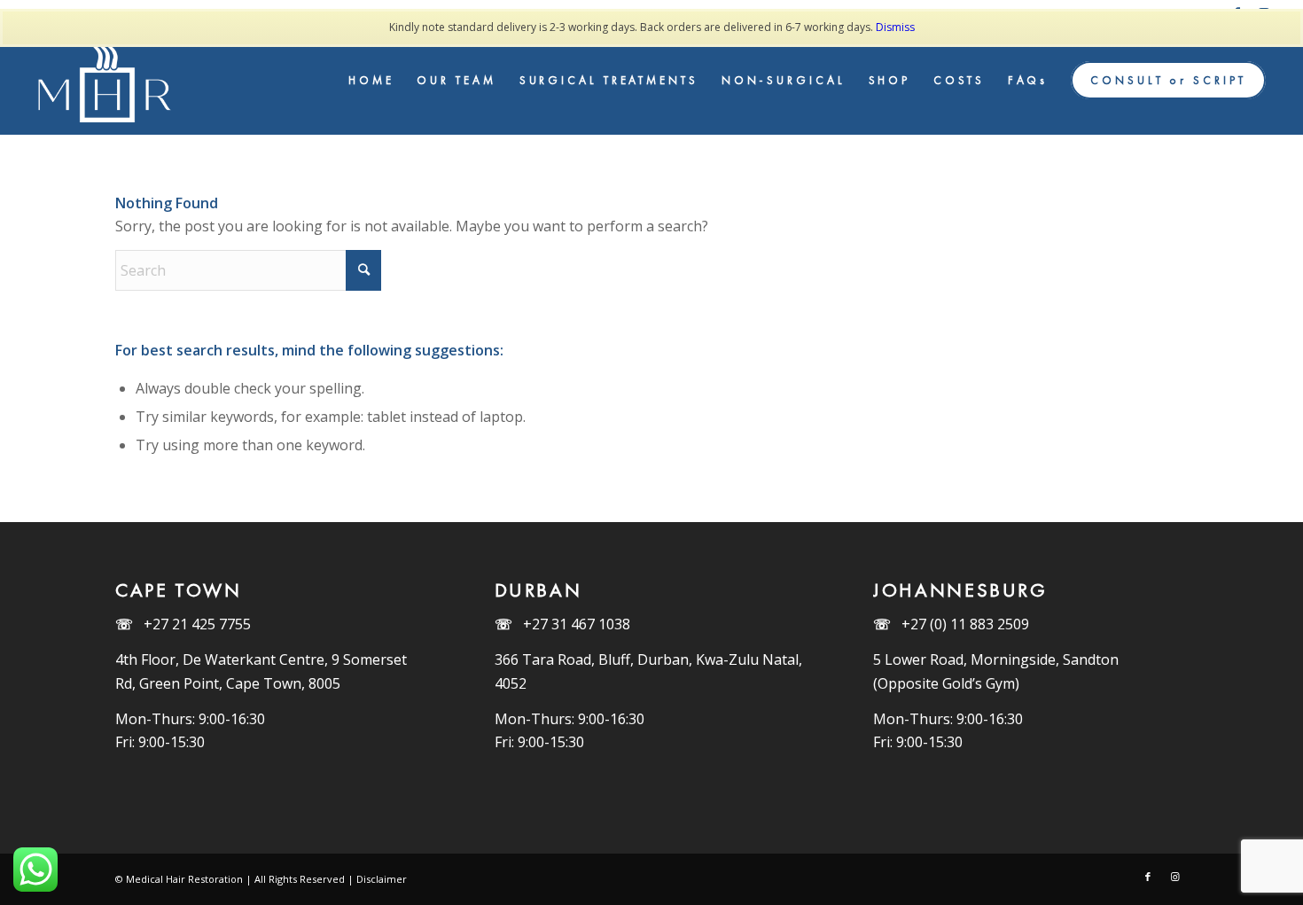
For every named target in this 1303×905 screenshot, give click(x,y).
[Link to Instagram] (1174, 876)
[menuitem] (371, 80)
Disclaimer (381, 878)
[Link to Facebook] (1148, 876)
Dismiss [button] (895, 27)
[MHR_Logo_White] (107, 80)
